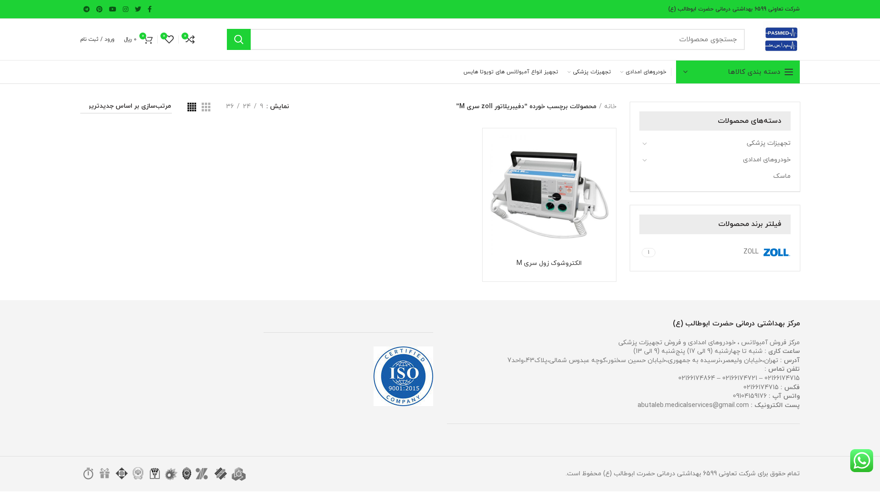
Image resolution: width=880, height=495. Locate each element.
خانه (610, 106)
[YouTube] (113, 9)
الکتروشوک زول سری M (549, 263)
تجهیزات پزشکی (769, 143)
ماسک (782, 176)
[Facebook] (149, 9)
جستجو (239, 39)
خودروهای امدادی (767, 159)
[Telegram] (86, 9)
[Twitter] (138, 9)
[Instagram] (126, 9)
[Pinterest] (99, 9)
